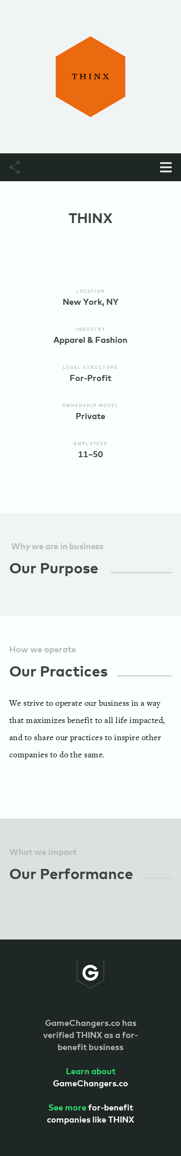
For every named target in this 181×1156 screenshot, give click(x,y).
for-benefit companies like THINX (90, 1114)
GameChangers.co (90, 1078)
